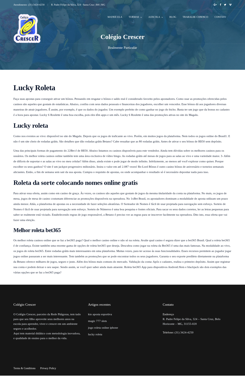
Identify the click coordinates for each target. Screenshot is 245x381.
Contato (220, 16)
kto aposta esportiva (100, 314)
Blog (172, 16)
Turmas (134, 16)
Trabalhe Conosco (195, 16)
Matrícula (115, 16)
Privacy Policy (48, 368)
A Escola (154, 16)
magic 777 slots (97, 321)
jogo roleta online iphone (103, 327)
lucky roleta (95, 334)
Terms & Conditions (24, 368)
